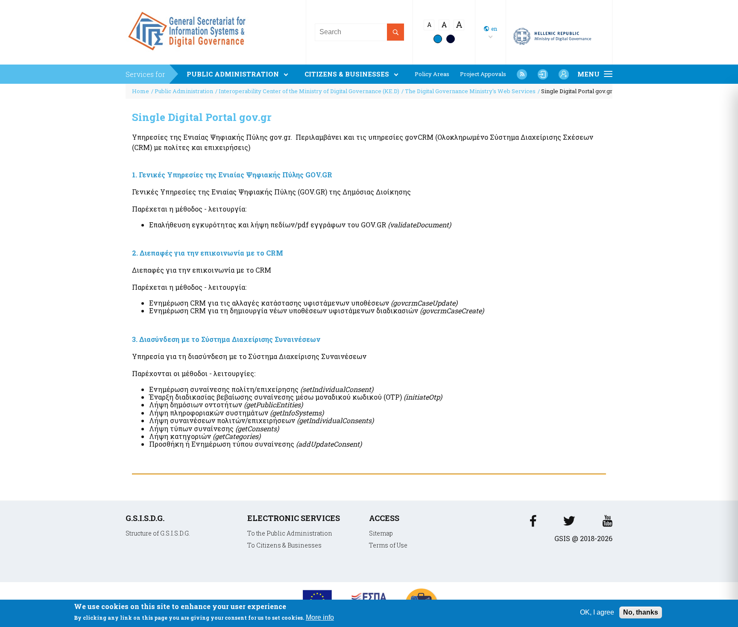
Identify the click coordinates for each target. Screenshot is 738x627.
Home (140, 91)
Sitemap (381, 533)
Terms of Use (388, 545)
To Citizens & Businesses (284, 545)
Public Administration (184, 91)
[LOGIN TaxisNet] (543, 74)
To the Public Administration (289, 533)
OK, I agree (597, 612)
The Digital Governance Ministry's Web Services (470, 91)
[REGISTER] (564, 74)
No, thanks (640, 612)
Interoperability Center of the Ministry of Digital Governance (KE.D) (309, 91)
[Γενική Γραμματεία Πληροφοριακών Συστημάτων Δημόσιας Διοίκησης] (189, 53)
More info (320, 617)
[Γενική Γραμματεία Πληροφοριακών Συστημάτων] (533, 523)
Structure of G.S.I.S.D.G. (158, 533)
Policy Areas (432, 74)
